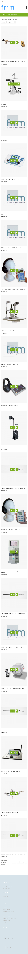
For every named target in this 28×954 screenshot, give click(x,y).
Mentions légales (7, 909)
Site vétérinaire (6, 888)
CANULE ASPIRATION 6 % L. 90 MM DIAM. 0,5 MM (13, 488)
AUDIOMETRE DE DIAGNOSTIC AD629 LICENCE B (12, 647)
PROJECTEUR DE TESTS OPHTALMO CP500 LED (12, 688)
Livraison (5, 907)
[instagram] (10, 947)
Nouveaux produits (7, 898)
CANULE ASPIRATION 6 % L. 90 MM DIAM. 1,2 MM (13, 854)
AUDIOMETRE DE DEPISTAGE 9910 (9, 405)
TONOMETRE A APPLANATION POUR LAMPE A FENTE (13, 447)
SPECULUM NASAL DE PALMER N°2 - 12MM (11, 248)
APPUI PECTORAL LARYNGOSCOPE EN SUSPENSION (13, 61)
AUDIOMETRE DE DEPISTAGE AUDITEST (10, 529)
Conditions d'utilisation (8, 911)
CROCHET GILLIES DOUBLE (7, 138)
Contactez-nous (6, 920)
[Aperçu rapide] (11, 42)
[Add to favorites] (17, 42)
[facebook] (4, 947)
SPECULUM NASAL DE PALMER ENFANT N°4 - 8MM (13, 364)
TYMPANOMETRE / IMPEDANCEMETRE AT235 (12, 771)
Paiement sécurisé (7, 916)
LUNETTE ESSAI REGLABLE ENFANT (9, 812)
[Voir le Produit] (12, 84)
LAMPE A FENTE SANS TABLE (8, 330)
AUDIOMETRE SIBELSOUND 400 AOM (10, 179)
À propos (5, 913)
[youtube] (7, 947)
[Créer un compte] (3, 1)
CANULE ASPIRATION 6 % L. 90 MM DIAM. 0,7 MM (13, 613)
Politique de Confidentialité (10, 918)
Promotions (5, 896)
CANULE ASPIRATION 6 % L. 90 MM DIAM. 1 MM (12, 730)
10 (23, 862)
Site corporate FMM (8, 886)
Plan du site (6, 922)
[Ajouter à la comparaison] (14, 42)
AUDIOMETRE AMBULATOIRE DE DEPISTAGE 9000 (13, 289)
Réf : (2, 64)
